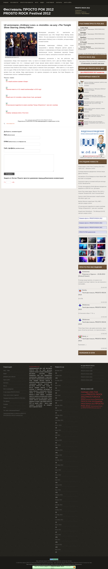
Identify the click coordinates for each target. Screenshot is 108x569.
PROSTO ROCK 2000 (86, 374)
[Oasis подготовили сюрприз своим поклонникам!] (92, 106)
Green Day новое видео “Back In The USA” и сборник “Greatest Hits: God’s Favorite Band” (91, 192)
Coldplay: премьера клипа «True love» (17, 113)
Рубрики (5, 404)
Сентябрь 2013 (59, 465)
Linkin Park (84, 28)
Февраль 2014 (59, 450)
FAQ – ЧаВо (6, 370)
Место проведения (8, 389)
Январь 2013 (58, 499)
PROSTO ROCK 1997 (86, 367)
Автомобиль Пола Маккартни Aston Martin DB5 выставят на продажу (92, 177)
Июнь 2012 (58, 534)
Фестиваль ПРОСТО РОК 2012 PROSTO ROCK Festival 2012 (28, 11)
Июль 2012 (58, 529)
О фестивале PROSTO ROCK (11, 392)
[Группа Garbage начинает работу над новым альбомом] (92, 80)
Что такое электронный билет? (11, 410)
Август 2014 (58, 425)
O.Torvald (83, 394)
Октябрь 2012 (58, 514)
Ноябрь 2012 (58, 509)
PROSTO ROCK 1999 (86, 370)
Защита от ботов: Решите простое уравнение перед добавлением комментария (34, 178)
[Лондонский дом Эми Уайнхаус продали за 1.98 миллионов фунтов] (92, 93)
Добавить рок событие (9, 376)
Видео (42, 2)
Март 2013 (58, 489)
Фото (36, 2)
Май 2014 (57, 435)
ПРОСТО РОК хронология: (87, 232)
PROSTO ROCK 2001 (86, 377)
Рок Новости (14, 2)
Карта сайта (67, 2)
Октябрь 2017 (58, 380)
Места (5, 385)
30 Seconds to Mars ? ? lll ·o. (86, 313)
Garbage (83, 32)
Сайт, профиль (14, 148)
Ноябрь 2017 (58, 375)
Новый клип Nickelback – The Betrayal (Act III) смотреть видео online (91, 212)
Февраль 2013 (59, 494)
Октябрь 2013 (58, 460)
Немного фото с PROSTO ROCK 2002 (90, 223)
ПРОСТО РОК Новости (26, 2)
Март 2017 (58, 395)
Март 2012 (58, 549)
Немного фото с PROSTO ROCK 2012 (90, 218)
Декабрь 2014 (58, 405)
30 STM (80, 298)
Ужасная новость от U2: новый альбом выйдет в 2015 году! (23, 89)
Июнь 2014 (58, 430)
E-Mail (15, 141)
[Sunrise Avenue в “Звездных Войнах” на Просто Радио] (92, 87)
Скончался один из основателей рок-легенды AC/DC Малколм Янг (92, 182)
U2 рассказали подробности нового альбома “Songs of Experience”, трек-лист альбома (91, 207)
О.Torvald (83, 42)
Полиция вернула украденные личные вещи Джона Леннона (91, 172)
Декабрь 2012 (58, 504)
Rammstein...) (82, 345)
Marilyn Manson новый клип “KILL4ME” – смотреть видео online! (90, 202)
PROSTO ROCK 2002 (86, 380)
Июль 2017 (58, 385)
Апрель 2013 (58, 485)
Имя (9, 135)
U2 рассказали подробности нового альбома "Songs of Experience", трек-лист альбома (32, 105)
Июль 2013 (58, 470)
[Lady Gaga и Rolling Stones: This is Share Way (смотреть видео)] (92, 113)
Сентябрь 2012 (59, 519)
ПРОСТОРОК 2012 (88, 404)
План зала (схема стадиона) (11, 395)
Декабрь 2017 (58, 370)
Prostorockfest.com (34, 366)
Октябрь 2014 (58, 415)
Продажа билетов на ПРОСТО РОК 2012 (14, 398)
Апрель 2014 (58, 440)
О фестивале (50, 2)
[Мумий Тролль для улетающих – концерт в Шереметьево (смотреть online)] (92, 120)
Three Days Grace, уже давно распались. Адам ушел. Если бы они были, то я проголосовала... (92, 329)
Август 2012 (58, 524)
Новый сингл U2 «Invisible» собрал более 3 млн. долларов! (23, 97)
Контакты (59, 2)
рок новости (97, 407)
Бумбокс (83, 37)
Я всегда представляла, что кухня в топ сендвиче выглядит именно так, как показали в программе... (92, 282)
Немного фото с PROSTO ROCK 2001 (90, 227)
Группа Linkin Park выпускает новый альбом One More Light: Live (91, 197)
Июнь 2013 (58, 475)
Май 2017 (57, 390)
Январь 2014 (58, 455)
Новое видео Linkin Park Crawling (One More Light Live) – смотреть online (91, 167)
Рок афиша (6, 401)
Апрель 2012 (58, 544)
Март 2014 (58, 445)
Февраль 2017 (59, 400)
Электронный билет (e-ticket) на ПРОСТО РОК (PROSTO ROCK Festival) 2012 (14, 414)
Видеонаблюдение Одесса (92, 156)
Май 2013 (57, 480)
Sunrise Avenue (85, 47)
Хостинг (65, 561)
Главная (5, 2)
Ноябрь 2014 (58, 410)
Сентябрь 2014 (59, 420)
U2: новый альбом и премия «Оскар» (17, 81)
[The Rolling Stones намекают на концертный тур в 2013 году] (92, 100)
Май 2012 (57, 539)
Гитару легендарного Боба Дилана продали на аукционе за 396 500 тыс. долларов (92, 187)
